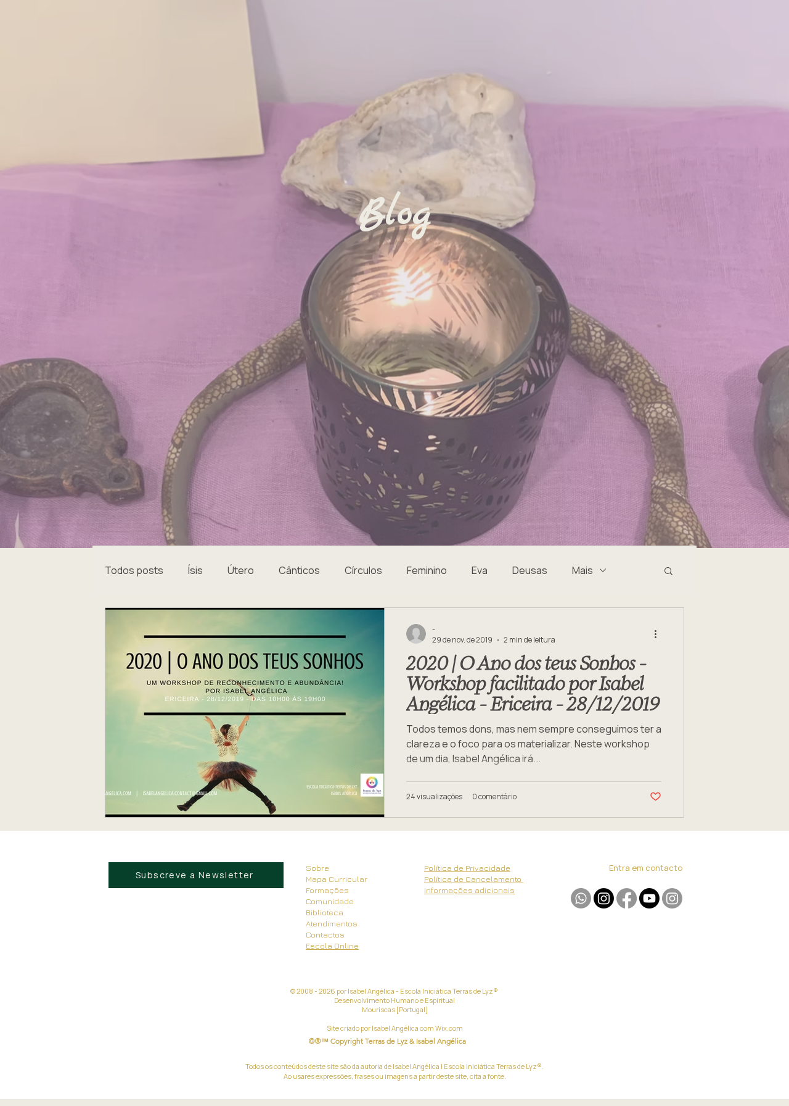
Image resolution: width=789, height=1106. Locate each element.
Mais (582, 570)
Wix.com (449, 1028)
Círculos (363, 570)
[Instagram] (672, 898)
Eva (480, 570)
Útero (240, 570)
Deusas (529, 570)
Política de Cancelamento (473, 879)
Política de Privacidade (467, 868)
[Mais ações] (659, 633)
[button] (668, 571)
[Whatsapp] (581, 898)
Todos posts (134, 570)
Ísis (195, 570)
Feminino (427, 570)
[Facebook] (626, 898)
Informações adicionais (469, 890)
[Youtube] (649, 898)
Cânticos (299, 570)
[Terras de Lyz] (604, 898)
